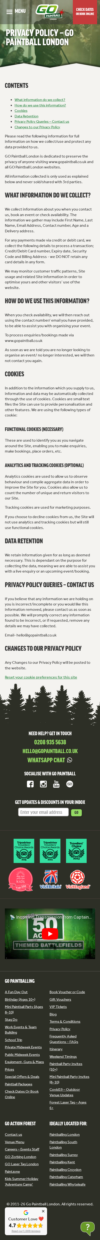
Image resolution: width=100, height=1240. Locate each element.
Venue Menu (14, 1142)
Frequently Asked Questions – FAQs (64, 1039)
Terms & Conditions (65, 1021)
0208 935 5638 (50, 742)
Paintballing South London (63, 1145)
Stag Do (11, 1019)
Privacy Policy (60, 1029)
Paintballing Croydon (65, 1169)
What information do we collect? (40, 100)
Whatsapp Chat (46, 760)
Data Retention (26, 116)
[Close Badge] (43, 1211)
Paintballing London (65, 1134)
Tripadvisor (69, 784)
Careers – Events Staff (22, 1149)
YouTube (56, 784)
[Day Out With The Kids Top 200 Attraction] (20, 891)
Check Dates (85, 12)
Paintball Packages (18, 1084)
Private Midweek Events (23, 1047)
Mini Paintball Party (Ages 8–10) (24, 1009)
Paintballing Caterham (66, 1177)
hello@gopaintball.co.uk (50, 752)
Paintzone (12, 1171)
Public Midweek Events (22, 1054)
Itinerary (56, 1049)
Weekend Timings (63, 1056)
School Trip (13, 1040)
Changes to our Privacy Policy (37, 127)
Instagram (43, 784)
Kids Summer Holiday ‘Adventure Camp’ (21, 1182)
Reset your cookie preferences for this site (41, 677)
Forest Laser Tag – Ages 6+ (68, 1105)
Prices (9, 1069)
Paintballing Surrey (64, 1155)
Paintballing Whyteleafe (67, 1184)
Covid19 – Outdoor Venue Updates (65, 1092)
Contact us (13, 1134)
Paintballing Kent (62, 1162)
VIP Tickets (58, 1007)
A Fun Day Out (16, 992)
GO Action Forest (20, 1124)
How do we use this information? (40, 105)
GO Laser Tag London (22, 1164)
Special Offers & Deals (22, 1076)
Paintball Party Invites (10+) (66, 1067)
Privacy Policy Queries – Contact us (42, 121)
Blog (53, 1014)
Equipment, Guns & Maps (24, 1062)
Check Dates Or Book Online (22, 1094)
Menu (16, 11)
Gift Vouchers (60, 999)
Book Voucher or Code (67, 992)
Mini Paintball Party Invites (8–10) (69, 1079)
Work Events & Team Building (21, 1030)
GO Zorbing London (20, 1157)
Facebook (30, 784)
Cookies (21, 110)
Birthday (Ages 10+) (20, 999)
